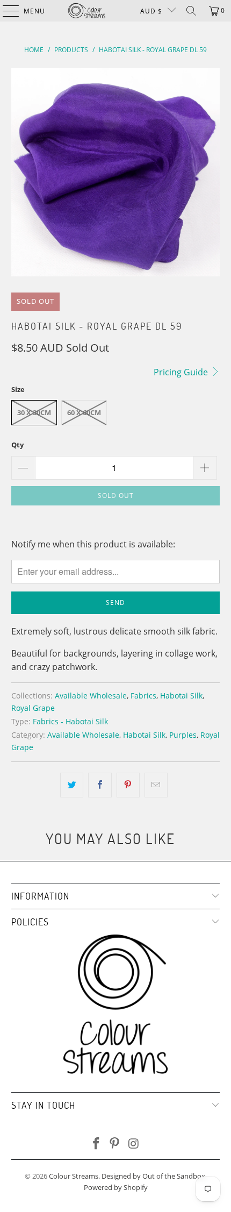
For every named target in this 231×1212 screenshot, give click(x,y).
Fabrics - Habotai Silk (70, 721)
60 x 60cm (84, 412)
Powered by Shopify (116, 1187)
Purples (183, 735)
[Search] (191, 11)
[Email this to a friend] (156, 785)
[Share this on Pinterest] (128, 785)
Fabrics (143, 695)
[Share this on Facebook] (99, 785)
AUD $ (151, 11)
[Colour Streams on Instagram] (134, 1144)
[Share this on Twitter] (71, 785)
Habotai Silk (181, 695)
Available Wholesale (91, 695)
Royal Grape (33, 708)
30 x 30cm (34, 412)
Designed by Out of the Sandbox (153, 1176)
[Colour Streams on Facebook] (96, 1144)
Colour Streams (73, 1176)
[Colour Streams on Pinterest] (115, 1144)
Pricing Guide (182, 372)
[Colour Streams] (87, 11)
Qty (17, 445)
